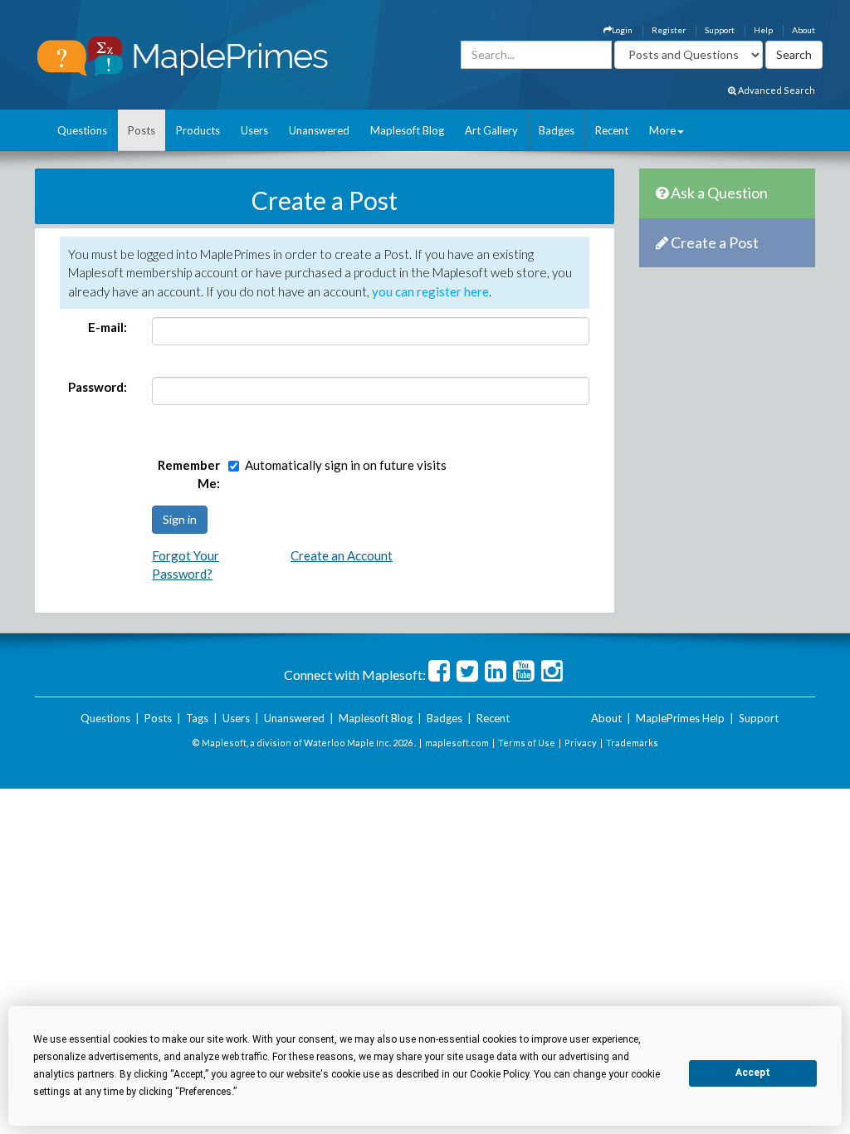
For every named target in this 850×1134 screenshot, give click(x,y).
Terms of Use (526, 742)
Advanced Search (775, 90)
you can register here (430, 291)
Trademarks (632, 742)
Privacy (580, 742)
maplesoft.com (457, 742)
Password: (97, 386)
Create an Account (342, 555)
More (662, 130)
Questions (82, 130)
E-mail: (107, 327)
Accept (752, 1072)
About (803, 30)
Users (254, 130)
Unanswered (319, 130)
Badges (556, 130)
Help (763, 30)
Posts (141, 130)
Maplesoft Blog (407, 130)
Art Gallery (491, 130)
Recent (611, 130)
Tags (197, 718)
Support (720, 30)
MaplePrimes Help (680, 718)
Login (622, 30)
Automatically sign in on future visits (346, 464)
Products (198, 130)
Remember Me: (189, 474)
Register (669, 30)
